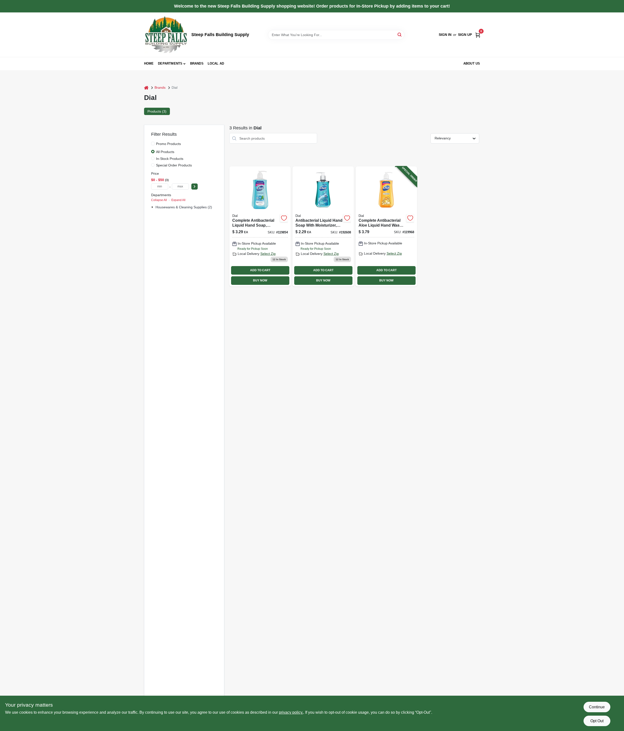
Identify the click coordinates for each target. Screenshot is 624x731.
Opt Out (597, 721)
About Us (471, 63)
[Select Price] (194, 186)
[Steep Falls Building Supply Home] (166, 35)
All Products (165, 152)
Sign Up (465, 35)
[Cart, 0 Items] (477, 34)
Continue (597, 707)
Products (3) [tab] (156, 111)
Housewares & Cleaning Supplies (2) (184, 207)
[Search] (399, 34)
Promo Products (168, 144)
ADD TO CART (260, 270)
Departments (170, 63)
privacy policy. (291, 712)
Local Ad (216, 63)
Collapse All (159, 200)
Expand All (178, 200)
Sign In (445, 35)
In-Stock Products (169, 158)
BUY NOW (260, 280)
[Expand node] (153, 207)
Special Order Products (174, 165)
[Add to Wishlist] (284, 218)
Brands (197, 63)
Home (149, 63)
